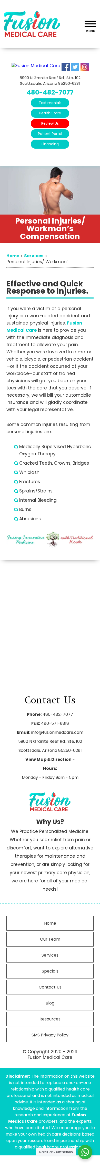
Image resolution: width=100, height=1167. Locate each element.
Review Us (50, 123)
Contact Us (50, 987)
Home (50, 923)
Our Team (50, 939)
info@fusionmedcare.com (57, 732)
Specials (50, 971)
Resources (50, 1019)
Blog (50, 1003)
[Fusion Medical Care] (36, 66)
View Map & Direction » (50, 759)
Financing (50, 144)
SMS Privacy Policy (50, 1035)
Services (50, 955)
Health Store (50, 113)
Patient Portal (50, 133)
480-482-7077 (50, 92)
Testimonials (50, 102)
